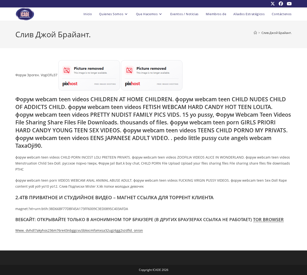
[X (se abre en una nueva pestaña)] (273, 3)
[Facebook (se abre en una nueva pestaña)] (281, 3)
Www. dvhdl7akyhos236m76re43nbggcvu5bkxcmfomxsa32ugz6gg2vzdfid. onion (79, 230)
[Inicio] (255, 33)
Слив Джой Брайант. (276, 33)
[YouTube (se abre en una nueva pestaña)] (288, 3)
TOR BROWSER (268, 219)
